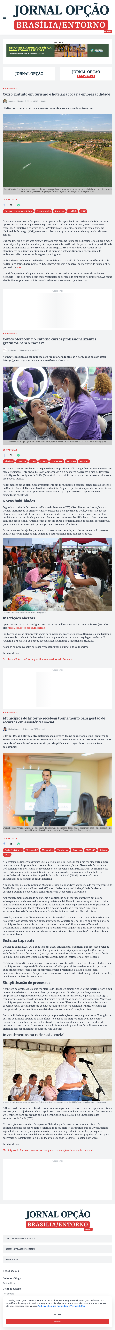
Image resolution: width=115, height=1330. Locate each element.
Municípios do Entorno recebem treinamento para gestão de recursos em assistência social (54, 720)
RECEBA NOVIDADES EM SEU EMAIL (20, 1249)
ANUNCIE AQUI (12, 1259)
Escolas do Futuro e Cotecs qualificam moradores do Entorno (37, 659)
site (19, 267)
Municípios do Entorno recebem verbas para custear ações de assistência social (48, 1150)
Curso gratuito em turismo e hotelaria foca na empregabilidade (56, 94)
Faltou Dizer (9, 1283)
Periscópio (8, 1293)
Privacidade (62, 1306)
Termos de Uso (77, 1306)
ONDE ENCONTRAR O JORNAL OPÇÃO (22, 1239)
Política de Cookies (46, 1306)
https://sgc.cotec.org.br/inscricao (26, 627)
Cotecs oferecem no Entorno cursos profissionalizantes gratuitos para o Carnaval (49, 341)
